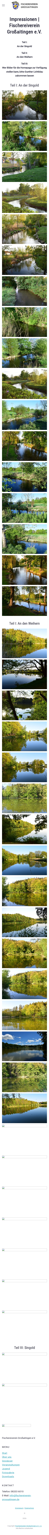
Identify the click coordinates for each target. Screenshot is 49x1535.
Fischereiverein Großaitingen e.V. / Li (28, 1526)
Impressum (19, 1508)
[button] (3, 5)
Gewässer (7, 1461)
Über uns (7, 1457)
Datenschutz (29, 1508)
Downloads (8, 1476)
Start (4, 1453)
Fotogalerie (8, 1472)
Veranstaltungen (11, 1464)
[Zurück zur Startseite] (24, 5)
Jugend (6, 1468)
